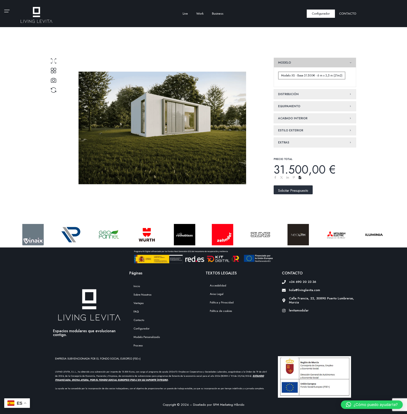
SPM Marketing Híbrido (228, 404)
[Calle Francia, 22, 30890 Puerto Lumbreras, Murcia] (284, 300)
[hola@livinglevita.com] (284, 290)
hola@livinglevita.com (304, 290)
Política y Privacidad (222, 302)
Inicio (137, 286)
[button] (372, 404)
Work (200, 13)
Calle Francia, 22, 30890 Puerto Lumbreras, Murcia (321, 300)
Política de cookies (221, 311)
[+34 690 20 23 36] (284, 282)
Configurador (141, 328)
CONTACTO (347, 13)
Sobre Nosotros (142, 295)
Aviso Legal (216, 294)
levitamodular (299, 310)
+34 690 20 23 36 (302, 281)
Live (185, 13)
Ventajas (139, 303)
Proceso (138, 345)
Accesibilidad (218, 285)
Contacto (139, 320)
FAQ (136, 312)
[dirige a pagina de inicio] (36, 14)
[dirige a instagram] (284, 311)
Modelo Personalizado (147, 337)
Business (217, 13)
